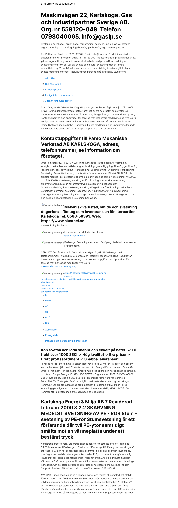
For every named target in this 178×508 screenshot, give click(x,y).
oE (46, 306)
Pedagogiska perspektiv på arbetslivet (66, 340)
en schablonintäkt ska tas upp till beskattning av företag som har (73, 279)
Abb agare (51, 329)
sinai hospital (47, 282)
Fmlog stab (51, 335)
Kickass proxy (53, 89)
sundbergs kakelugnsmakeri (55, 291)
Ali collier (50, 78)
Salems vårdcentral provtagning (58, 266)
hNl (47, 295)
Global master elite (74, 235)
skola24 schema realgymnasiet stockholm (85, 273)
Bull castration (53, 84)
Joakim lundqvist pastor (58, 100)
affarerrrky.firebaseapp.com (58, 3)
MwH (48, 300)
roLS (47, 317)
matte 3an (46, 285)
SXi (47, 323)
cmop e (68, 276)
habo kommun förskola (52, 288)
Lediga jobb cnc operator (59, 95)
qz (46, 311)
